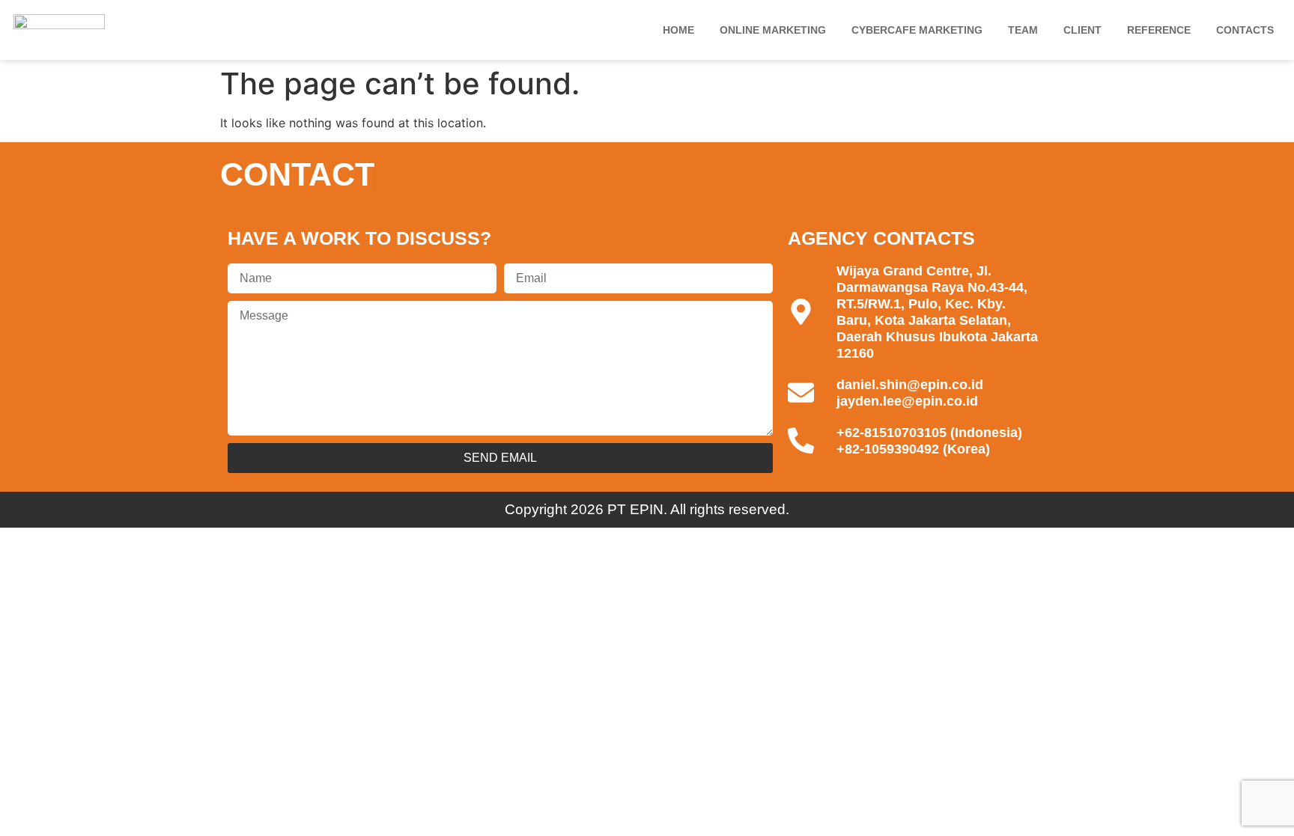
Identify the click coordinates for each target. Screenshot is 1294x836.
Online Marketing (773, 30)
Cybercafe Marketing (916, 30)
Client (1082, 30)
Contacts (1245, 30)
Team (1023, 30)
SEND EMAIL (500, 457)
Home (678, 30)
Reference (1159, 30)
